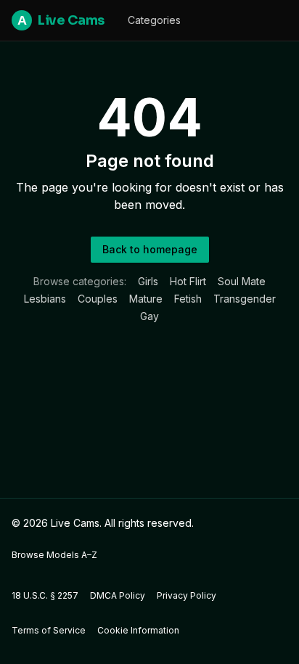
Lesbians (45, 298)
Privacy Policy (186, 595)
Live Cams (61, 20)
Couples (98, 298)
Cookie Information (138, 630)
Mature (146, 298)
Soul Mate (242, 281)
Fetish (188, 298)
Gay (149, 316)
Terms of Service (49, 630)
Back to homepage (149, 249)
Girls (148, 281)
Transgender (244, 298)
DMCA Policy (117, 595)
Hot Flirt (188, 281)
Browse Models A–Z (54, 554)
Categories (154, 20)
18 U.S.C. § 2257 (45, 595)
